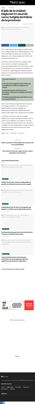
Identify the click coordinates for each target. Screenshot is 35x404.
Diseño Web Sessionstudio (26, 380)
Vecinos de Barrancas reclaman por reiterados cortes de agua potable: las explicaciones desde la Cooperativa (14, 259)
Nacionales (4, 389)
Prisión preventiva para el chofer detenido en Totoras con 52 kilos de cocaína (17, 233)
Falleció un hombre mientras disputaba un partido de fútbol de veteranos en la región (16, 183)
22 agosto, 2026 (6, 186)
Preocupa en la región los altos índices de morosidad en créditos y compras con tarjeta (16, 85)
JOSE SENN (13, 133)
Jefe (7, 133)
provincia (21, 133)
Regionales (10, 387)
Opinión (12, 389)
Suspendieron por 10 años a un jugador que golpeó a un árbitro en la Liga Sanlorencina (16, 208)
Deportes (5, 179)
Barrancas (6, 254)
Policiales (11, 8)
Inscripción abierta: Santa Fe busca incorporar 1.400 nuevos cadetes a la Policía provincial (17, 92)
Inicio (3, 8)
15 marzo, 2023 (5, 24)
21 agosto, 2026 (6, 263)
